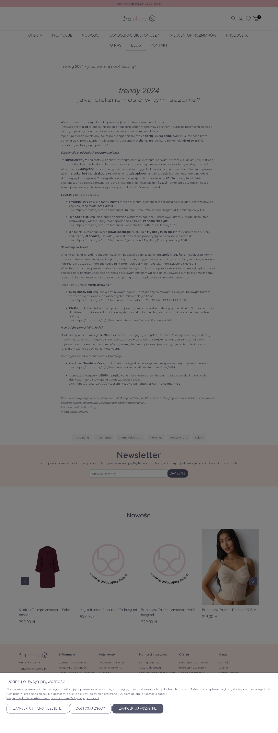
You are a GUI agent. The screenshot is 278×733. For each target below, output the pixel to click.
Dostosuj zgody (90, 708)
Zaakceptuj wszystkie (138, 708)
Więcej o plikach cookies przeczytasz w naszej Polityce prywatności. (53, 698)
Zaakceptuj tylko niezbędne (37, 708)
